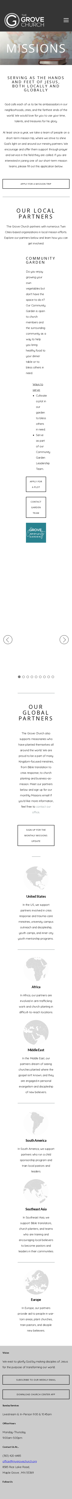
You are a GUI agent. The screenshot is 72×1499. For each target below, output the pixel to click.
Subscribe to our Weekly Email (36, 1379)
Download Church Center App (36, 1394)
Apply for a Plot (36, 484)
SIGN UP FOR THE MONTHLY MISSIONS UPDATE (36, 835)
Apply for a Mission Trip (36, 183)
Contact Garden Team (36, 507)
